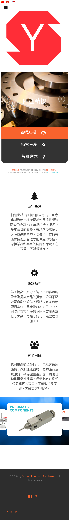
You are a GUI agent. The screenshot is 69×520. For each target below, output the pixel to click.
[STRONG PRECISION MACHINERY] (34, 37)
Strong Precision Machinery (39, 476)
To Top (13, 512)
